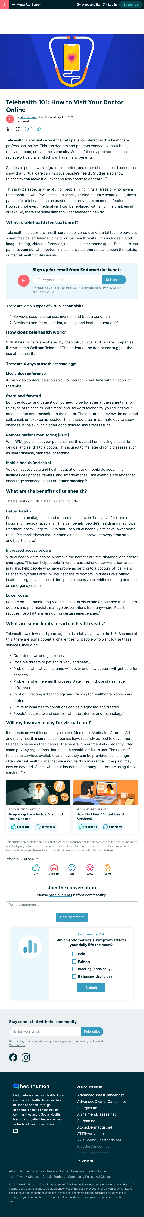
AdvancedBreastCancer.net (100, 1095)
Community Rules (80, 1176)
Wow (87, 869)
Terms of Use (46, 291)
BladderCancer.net (93, 1146)
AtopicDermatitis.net (94, 1127)
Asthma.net (87, 1121)
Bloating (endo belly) (95, 969)
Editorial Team (28, 117)
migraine (52, 168)
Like (33, 869)
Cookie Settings (53, 1176)
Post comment (72, 917)
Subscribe (131, 4)
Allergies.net (87, 1108)
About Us (15, 1171)
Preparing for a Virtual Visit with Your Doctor (36, 816)
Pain (81, 954)
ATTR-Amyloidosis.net (96, 1134)
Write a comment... (24, 905)
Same (106, 869)
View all (87, 1161)
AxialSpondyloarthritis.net (99, 1140)
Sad (69, 869)
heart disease (22, 453)
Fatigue (84, 961)
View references (21, 858)
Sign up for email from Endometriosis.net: (77, 269)
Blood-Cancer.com (93, 1153)
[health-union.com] (31, 1087)
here (110, 850)
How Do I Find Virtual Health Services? (100, 816)
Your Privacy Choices (24, 1176)
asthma (63, 453)
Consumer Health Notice (88, 1171)
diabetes (68, 168)
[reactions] (39, 129)
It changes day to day (95, 976)
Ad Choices (104, 1176)
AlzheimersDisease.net (96, 1114)
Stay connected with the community (43, 1021)
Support (52, 869)
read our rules (60, 895)
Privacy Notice (112, 287)
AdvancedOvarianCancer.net (101, 1101)
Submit (91, 988)
